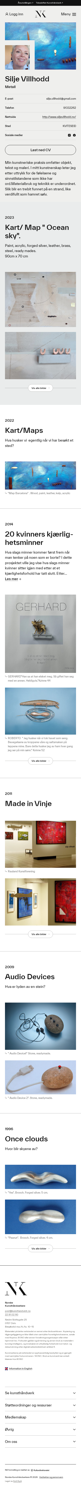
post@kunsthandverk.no (18, 1311)
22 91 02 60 (11, 1314)
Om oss (11, 1442)
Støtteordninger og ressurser (28, 1405)
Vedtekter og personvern (51, 1477)
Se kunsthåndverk (19, 1393)
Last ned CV (41, 150)
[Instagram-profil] (69, 135)
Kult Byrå (17, 1481)
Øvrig (9, 1429)
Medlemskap (15, 1417)
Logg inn (16, 14)
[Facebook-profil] (74, 135)
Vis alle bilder (39, 388)
